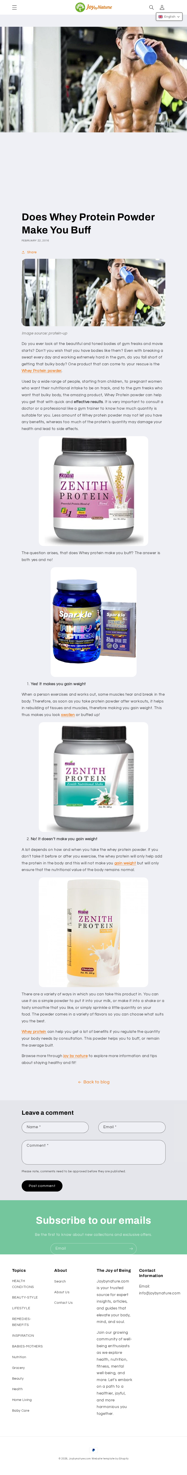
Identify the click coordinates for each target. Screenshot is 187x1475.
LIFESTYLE (21, 1308)
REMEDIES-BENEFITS (21, 1322)
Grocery (18, 1368)
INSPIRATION (23, 1335)
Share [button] (32, 252)
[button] (14, 7)
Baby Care (20, 1410)
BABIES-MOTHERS (27, 1346)
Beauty (18, 1378)
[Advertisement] (94, 176)
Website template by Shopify (110, 1458)
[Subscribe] (131, 1248)
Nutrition (19, 1357)
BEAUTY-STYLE (25, 1297)
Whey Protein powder (42, 371)
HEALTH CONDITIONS (23, 1284)
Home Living (22, 1400)
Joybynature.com (80, 1458)
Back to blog (96, 1082)
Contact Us (63, 1302)
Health (17, 1389)
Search (60, 1281)
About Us (61, 1292)
